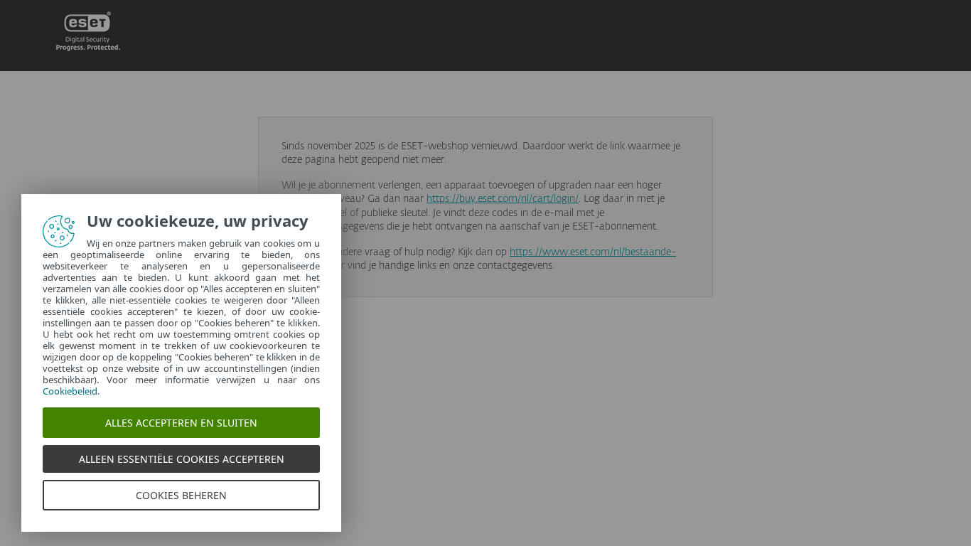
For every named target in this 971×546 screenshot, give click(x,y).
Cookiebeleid (70, 391)
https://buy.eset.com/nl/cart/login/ (503, 199)
